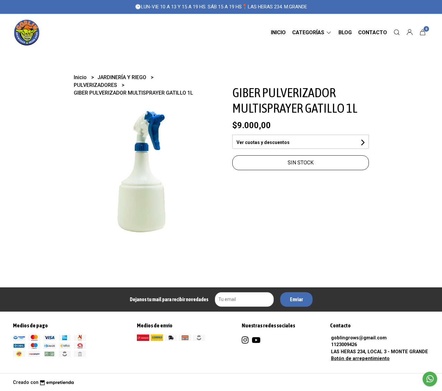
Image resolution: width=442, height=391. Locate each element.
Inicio (278, 32)
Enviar (296, 299)
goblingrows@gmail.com (359, 338)
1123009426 (344, 344)
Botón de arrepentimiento (360, 358)
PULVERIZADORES (96, 85)
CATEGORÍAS (309, 32)
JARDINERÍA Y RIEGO (122, 77)
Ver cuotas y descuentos (263, 142)
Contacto (372, 32)
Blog (345, 32)
